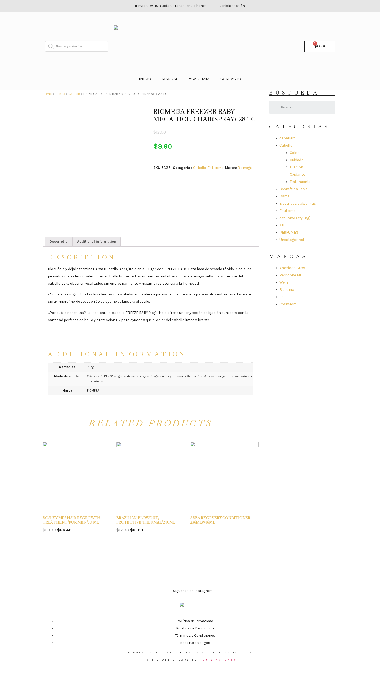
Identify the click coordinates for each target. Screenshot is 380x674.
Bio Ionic (286, 289)
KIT (282, 225)
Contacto (230, 78)
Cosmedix (287, 304)
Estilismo (216, 167)
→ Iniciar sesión (231, 6)
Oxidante (297, 174)
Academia (199, 78)
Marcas (170, 78)
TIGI (282, 297)
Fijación (296, 167)
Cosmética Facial (294, 189)
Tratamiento (300, 181)
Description (60, 241)
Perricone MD (290, 275)
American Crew (292, 268)
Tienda (60, 94)
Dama (284, 196)
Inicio (145, 78)
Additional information (96, 241)
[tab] (59, 242)
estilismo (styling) (294, 218)
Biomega (245, 167)
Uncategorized (291, 239)
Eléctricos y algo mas (297, 203)
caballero (287, 138)
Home (47, 94)
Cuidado (296, 160)
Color (294, 152)
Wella (284, 282)
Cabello (74, 94)
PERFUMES (288, 232)
